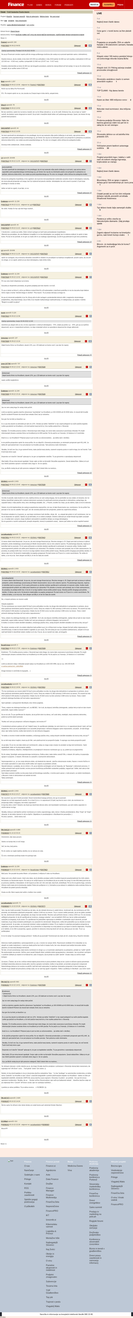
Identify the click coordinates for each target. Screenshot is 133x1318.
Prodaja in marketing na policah (95, 1214)
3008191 (5, 985)
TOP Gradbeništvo (52, 1291)
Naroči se (94, 5)
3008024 (5, 870)
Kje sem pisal (54, 16)
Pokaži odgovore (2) (84, 193)
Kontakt (27, 1184)
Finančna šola (52, 1202)
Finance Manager (50, 1189)
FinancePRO (52, 1211)
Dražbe (49, 1184)
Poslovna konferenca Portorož (94, 1177)
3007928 (5, 341)
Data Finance (52, 1179)
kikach (3, 105)
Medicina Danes (75, 1166)
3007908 (5, 108)
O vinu (49, 1261)
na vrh (46, 76)
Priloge (27, 1179)
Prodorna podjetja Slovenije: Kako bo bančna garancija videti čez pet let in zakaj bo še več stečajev (113, 122)
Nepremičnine (52, 1206)
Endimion (4, 201)
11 (90, 108)
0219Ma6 (4, 1121)
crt (2, 158)
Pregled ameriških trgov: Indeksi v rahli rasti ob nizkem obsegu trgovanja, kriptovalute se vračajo (113, 159)
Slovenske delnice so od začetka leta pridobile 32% (113, 135)
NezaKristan (5, 645)
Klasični (9, 16)
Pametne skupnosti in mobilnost (51, 1267)
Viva (70, 1170)
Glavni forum (15, 31)
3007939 (5, 394)
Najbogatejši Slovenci (52, 1243)
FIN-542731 (5, 982)
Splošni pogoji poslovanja (31, 1200)
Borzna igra (116, 1166)
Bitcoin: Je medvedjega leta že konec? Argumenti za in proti (113, 245)
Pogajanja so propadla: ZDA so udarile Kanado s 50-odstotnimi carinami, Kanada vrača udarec (115, 44)
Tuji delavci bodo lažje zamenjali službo (114, 208)
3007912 (5, 161)
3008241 (5, 1125)
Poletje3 (4, 42)
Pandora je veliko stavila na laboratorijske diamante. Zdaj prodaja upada (113, 221)
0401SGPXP (5, 128)
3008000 (5, 833)
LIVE (31, 5)
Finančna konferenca (94, 1194)
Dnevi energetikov (94, 1201)
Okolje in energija (50, 1255)
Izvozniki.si (51, 1220)
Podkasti (69, 5)
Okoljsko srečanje (93, 1226)
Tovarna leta (51, 1286)
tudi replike (30, 25)
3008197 (5, 1101)
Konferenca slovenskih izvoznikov (94, 1241)
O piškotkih (29, 1206)
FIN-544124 (5, 830)
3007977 (5, 794)
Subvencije (51, 1281)
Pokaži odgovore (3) (84, 355)
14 (90, 341)
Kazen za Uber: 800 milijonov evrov (112, 100)
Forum (58, 5)
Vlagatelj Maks (53, 1306)
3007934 (5, 367)
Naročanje (29, 1170)
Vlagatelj (108, 5)
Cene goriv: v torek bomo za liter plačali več (114, 32)
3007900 (5, 46)
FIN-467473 (5, 1098)
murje (3, 313)
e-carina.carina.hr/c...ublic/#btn (12, 666)
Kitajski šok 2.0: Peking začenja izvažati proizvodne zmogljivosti (114, 69)
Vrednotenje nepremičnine (117, 1171)
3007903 (5, 85)
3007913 (5, 205)
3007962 (5, 648)
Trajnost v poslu (53, 1302)
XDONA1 (4, 481)
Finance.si (51, 1166)
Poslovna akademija (94, 1169)
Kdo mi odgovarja (32, 16)
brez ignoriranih (21, 21)
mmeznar (4, 338)
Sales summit (95, 1207)
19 (90, 906)
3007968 (5, 687)
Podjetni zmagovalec (51, 1276)
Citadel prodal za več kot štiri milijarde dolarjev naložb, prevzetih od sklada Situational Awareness (113, 196)
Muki (3, 81)
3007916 (5, 254)
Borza (48, 5)
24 (90, 46)
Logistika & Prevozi (51, 1232)
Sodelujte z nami (32, 1175)
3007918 (5, 277)
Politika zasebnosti (29, 1193)
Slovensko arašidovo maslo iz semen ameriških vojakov (113, 80)
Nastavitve (15, 12)
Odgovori (77, 46)
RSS (26, 1188)
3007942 (5, 485)
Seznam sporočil (19, 16)
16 (90, 85)
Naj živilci (50, 1249)
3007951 (5, 538)
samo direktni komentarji (16, 25)
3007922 (5, 316)
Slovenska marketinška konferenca (95, 1186)
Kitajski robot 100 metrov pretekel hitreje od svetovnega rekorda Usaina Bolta (114, 57)
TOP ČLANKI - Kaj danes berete (110, 90)
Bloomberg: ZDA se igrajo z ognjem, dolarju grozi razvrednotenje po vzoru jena (115, 181)
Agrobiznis (51, 1170)
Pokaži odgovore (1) (84, 73)
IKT (47, 1215)
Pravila (21, 12)
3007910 (5, 131)
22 (108, 148)
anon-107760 (6, 364)
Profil (9, 12)
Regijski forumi (96, 1221)
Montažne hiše (52, 1238)
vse (5, 21)
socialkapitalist (6, 534)
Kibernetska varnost (51, 1225)
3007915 (5, 228)
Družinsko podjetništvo (95, 1233)
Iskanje (26, 12)
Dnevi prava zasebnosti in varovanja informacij (95, 1259)
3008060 (5, 906)
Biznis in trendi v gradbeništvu (97, 1250)
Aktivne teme (44, 16)
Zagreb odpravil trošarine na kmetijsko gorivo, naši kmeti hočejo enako (113, 233)
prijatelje (11, 21)
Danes (39, 5)
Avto (48, 1175)
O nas (27, 1166)
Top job (49, 1297)
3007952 (5, 572)
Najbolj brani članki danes (108, 22)
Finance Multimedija (51, 1196)
